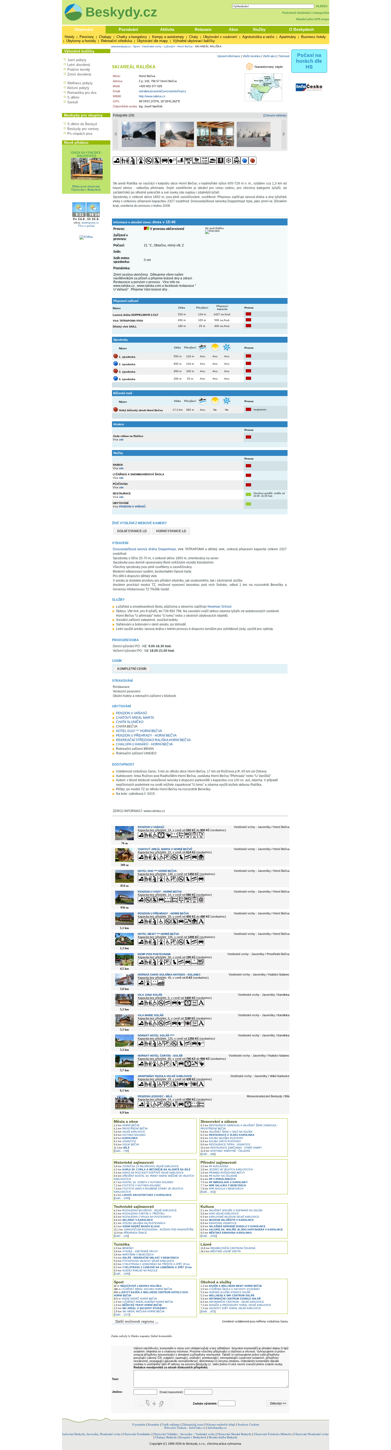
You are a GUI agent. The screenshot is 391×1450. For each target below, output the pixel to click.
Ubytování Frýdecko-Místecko (273, 1434)
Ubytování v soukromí (220, 37)
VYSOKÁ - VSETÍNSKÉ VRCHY (136, 1251)
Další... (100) (122, 1273)
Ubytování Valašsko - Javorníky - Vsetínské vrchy (184, 1434)
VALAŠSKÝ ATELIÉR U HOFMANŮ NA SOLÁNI (232, 1210)
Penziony (87, 37)
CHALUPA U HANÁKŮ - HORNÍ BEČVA (144, 744)
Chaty (193, 37)
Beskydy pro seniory (83, 129)
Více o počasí (86, 225)
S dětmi (73, 97)
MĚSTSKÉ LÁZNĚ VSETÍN (221, 1251)
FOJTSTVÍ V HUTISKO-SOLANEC (137, 1185)
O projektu (138, 1424)
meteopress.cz (90, 222)
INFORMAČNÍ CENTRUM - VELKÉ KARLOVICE (232, 1302)
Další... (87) (208, 1311)
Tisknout (283, 56)
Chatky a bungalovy (132, 37)
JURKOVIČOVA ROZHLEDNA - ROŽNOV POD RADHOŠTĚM (153, 1229)
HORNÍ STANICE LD (171, 531)
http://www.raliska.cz (152, 96)
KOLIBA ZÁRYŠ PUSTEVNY (221, 1141)
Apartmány (287, 37)
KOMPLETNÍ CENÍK (132, 669)
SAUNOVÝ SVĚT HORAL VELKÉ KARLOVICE (231, 1308)
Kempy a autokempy (168, 37)
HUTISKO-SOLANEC (130, 1135)
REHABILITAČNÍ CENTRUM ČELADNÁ (228, 1248)
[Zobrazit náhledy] (274, 115)
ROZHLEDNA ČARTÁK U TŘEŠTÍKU (139, 1213)
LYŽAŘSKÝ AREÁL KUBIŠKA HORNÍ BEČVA (143, 1302)
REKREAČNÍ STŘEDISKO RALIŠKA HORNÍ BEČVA (153, 740)
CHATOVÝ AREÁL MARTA (135, 718)
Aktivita (167, 29)
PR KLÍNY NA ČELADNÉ (219, 1176)
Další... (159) (122, 1198)
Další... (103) (208, 1236)
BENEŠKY (124, 1248)
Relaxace (203, 29)
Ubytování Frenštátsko (137, 1434)
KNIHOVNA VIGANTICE (218, 1223)
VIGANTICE (125, 1141)
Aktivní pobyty (78, 88)
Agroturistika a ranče (258, 37)
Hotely (69, 37)
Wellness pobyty (80, 83)
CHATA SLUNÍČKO (129, 722)
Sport (136, 46)
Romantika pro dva (81, 93)
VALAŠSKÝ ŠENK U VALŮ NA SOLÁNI (226, 1131)
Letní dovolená (78, 65)
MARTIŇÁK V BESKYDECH (134, 1254)
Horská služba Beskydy (223, 1437)
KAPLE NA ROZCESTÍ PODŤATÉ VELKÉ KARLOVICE (149, 1172)
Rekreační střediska (116, 41)
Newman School (219, 606)
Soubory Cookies (248, 1424)
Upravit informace (228, 56)
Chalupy (105, 37)
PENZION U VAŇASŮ (132, 506)
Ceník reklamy (171, 1424)
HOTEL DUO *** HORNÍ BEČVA (139, 731)
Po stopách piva (79, 134)
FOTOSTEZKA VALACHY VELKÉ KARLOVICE (144, 1261)
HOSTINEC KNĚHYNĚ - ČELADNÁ (225, 1151)
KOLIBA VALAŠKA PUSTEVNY (222, 1138)
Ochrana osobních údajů (220, 1424)
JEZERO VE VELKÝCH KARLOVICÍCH (227, 1169)
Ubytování (83, 29)
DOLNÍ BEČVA (126, 1144)
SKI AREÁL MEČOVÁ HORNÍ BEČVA (139, 1311)
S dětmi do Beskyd (82, 124)
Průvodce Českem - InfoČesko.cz (184, 1427)
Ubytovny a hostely (81, 41)
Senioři (72, 102)
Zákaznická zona (192, 1424)
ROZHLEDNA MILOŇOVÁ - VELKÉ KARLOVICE (145, 1210)
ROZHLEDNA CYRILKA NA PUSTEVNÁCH (142, 1217)
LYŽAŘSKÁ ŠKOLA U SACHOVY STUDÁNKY (230, 1289)
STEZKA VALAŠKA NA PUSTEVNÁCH (139, 1223)
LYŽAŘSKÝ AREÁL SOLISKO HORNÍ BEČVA (143, 1289)
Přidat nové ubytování (86, 186)
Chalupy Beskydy (166, 1437)
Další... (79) (121, 1151)
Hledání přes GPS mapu (312, 19)
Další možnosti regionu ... (135, 1321)
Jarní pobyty (76, 60)
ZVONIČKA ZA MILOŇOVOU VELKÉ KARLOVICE (146, 1166)
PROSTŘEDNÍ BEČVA (131, 1128)
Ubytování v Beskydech (86, 189)
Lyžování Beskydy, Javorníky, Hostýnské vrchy (91, 1434)
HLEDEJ (321, 6)
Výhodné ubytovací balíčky (194, 41)
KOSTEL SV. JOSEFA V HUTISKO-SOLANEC (144, 1182)
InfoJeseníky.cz (217, 1427)
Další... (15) (121, 1236)
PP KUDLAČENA (214, 1166)
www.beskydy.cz (121, 46)
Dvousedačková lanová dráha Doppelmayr (144, 549)
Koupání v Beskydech (192, 1437)
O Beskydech (301, 29)
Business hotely (313, 37)
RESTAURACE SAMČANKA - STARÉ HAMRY (231, 1147)
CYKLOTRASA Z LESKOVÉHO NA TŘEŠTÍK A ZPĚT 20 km (152, 1264)
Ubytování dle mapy (152, 41)
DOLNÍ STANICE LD (132, 531)
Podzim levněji (78, 70)
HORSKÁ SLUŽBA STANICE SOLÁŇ (225, 1292)
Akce (233, 29)
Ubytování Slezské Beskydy (234, 1434)
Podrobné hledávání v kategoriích (305, 12)
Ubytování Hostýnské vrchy (311, 1434)
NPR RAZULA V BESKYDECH (222, 1188)
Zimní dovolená (79, 74)
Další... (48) (208, 1154)
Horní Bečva (185, 46)
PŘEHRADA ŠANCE (130, 1233)
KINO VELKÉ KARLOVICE (220, 1213)
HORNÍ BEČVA (126, 1125)
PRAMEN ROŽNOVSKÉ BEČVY (223, 1172)
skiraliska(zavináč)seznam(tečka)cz (162, 91)
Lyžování (169, 46)
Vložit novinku (251, 56)
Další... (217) (122, 1314)
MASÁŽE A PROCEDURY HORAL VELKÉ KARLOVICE (236, 1305)
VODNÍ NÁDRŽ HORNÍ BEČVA (135, 1298)
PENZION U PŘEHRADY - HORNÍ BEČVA (146, 735)
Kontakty (153, 1424)
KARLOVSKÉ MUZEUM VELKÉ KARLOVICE (230, 1217)
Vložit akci (269, 56)
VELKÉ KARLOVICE (129, 1131)
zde (121, 439)
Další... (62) (208, 1192)
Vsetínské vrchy (151, 46)
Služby (259, 29)
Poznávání (128, 29)
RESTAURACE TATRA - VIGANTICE (225, 1144)
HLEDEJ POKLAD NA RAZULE (135, 1270)
